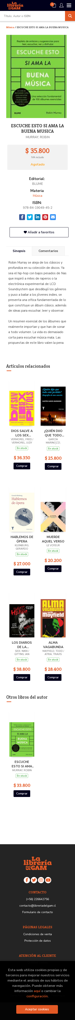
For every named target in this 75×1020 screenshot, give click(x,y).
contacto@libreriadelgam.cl (37, 906)
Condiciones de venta (37, 934)
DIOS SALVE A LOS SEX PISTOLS (22, 433)
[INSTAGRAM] (41, 880)
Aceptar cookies (37, 1009)
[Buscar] (70, 16)
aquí (37, 990)
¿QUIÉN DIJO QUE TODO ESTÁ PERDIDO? (53, 433)
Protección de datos (37, 941)
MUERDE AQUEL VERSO (53, 539)
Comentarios (48, 251)
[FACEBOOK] (27, 880)
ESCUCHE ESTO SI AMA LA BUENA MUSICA (22, 764)
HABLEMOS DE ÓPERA (22, 539)
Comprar (22, 466)
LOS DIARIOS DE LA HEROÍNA (22, 645)
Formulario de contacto (37, 912)
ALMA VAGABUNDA (53, 645)
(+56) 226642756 (37, 899)
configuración (37, 996)
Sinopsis (19, 251)
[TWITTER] (34, 880)
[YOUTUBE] (48, 880)
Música (10, 27)
